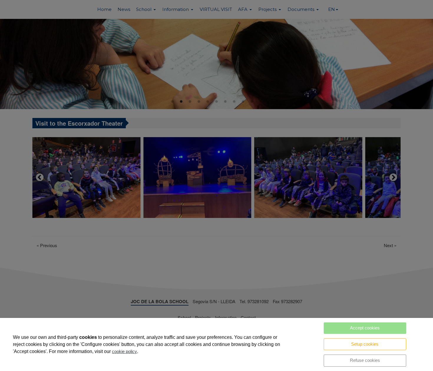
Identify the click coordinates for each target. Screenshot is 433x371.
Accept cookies (365, 327)
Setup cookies (365, 344)
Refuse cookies (365, 360)
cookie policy (124, 351)
